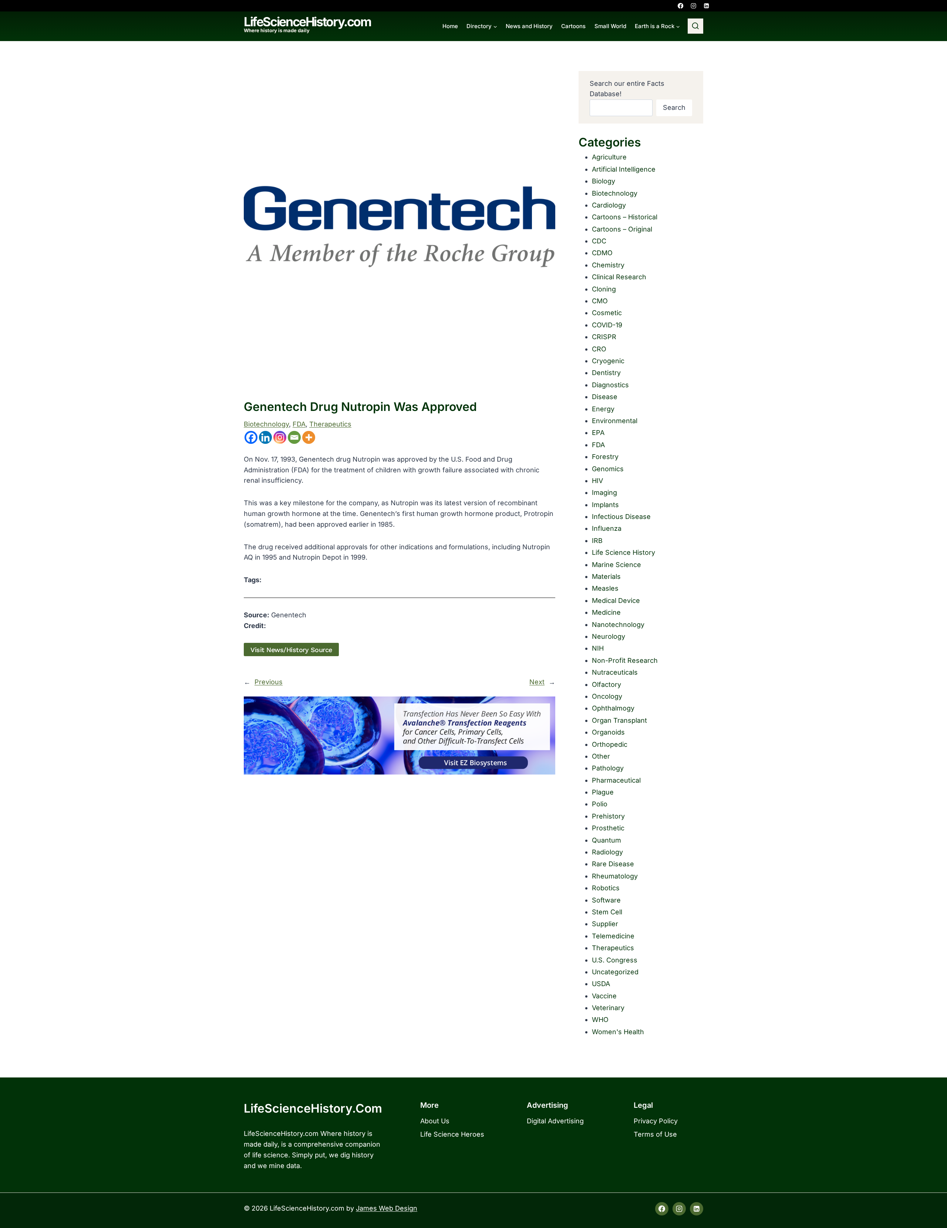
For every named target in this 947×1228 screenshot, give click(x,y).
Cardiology (609, 205)
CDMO (602, 253)
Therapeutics (330, 424)
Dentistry (606, 373)
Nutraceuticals (615, 672)
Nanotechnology (618, 624)
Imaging (604, 492)
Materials (606, 576)
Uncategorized (615, 972)
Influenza (606, 528)
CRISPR (604, 337)
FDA (299, 424)
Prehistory (608, 816)
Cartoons (573, 26)
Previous (269, 682)
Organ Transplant (619, 720)
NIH (598, 648)
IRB (597, 540)
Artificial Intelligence (624, 169)
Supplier (605, 924)
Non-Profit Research (625, 660)
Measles (605, 588)
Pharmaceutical (616, 780)
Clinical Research (619, 277)
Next (537, 682)
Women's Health (618, 1032)
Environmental (614, 421)
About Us (434, 1121)
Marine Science (616, 565)
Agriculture (609, 157)
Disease (604, 397)
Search (674, 107)
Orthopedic (609, 744)
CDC (599, 241)
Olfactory (606, 684)
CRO (599, 349)
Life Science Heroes (452, 1134)
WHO (600, 1019)
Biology (603, 181)
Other (601, 756)
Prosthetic (608, 828)
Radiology (607, 852)
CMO (600, 301)
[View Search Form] (695, 26)
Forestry (605, 456)
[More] (308, 437)
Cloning (604, 289)
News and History (529, 26)
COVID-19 (607, 325)
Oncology (607, 696)
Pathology (608, 768)
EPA (598, 432)
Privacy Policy (656, 1121)
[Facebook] (680, 5)
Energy (603, 409)
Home (450, 26)
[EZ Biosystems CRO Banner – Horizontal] (399, 735)
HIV (597, 481)
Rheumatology (615, 876)
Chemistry (608, 265)
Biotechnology (266, 424)
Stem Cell (607, 912)
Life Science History (623, 552)
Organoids (608, 732)
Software (606, 900)
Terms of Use (655, 1134)
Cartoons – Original (622, 229)
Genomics (608, 469)
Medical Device (616, 600)
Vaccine (604, 996)
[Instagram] (693, 5)
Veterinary (608, 1008)
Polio (599, 804)
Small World (610, 26)
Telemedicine (613, 936)
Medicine (606, 612)
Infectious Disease (621, 516)
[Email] (294, 437)
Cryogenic (608, 361)
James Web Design (386, 1208)
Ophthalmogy (613, 708)
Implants (605, 505)
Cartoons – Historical (624, 217)
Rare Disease (613, 864)
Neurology (608, 636)
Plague (603, 792)
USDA (601, 984)
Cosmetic (607, 313)
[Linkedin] (706, 5)
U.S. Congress (614, 960)
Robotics (606, 888)
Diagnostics (610, 385)
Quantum (606, 840)
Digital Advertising (555, 1121)
